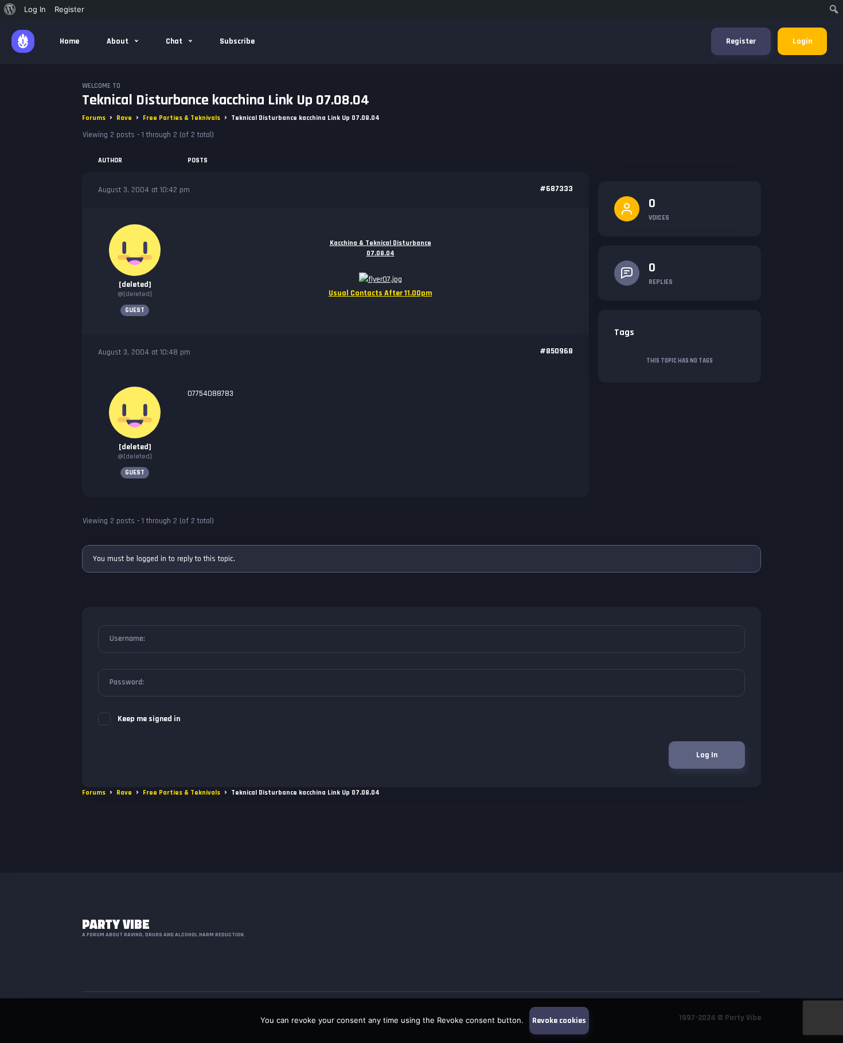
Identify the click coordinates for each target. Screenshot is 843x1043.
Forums (94, 118)
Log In (706, 755)
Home (69, 41)
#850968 (556, 351)
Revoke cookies (559, 1020)
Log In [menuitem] (35, 9)
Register (741, 41)
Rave (124, 118)
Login (802, 41)
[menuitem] (10, 9)
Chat (175, 41)
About (118, 41)
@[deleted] (135, 294)
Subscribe (237, 41)
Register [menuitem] (69, 9)
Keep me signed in (149, 719)
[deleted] (135, 284)
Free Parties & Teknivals (181, 118)
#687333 (556, 189)
